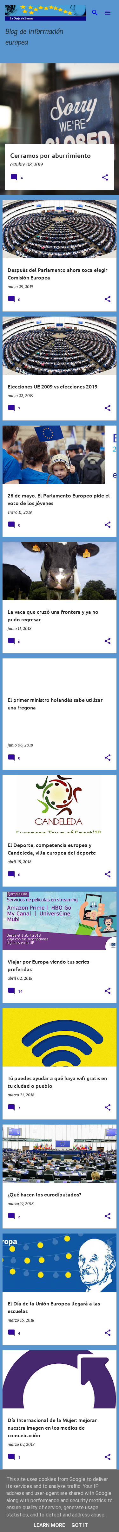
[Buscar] (95, 12)
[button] (105, 178)
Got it (79, 1525)
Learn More (49, 1525)
